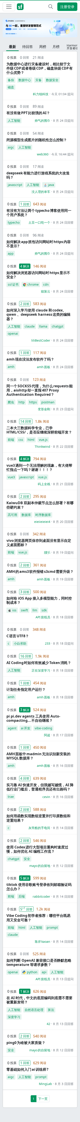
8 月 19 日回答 (63, 579)
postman (47, 402)
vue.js (43, 439)
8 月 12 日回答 (63, 866)
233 (47, 643)
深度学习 (14, 1017)
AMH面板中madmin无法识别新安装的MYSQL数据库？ (38, 756)
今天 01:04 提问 (62, 94)
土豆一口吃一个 (39, 222)
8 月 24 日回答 (63, 222)
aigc (11, 147)
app (11, 253)
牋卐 (47, 552)
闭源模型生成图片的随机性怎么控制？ (36, 139)
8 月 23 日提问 (63, 409)
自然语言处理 (34, 1010)
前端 (11, 439)
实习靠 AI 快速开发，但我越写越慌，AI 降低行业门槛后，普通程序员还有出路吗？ (40, 787)
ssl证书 (13, 284)
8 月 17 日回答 (63, 735)
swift (24, 610)
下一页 (43, 1099)
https (33, 402)
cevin (46, 797)
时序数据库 (43, 515)
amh (11, 367)
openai (13, 333)
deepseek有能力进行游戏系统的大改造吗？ (38, 175)
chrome (33, 284)
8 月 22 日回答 (63, 446)
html (31, 439)
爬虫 (11, 402)
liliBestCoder (40, 340)
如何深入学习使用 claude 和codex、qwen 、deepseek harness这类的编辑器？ (38, 314)
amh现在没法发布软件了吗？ (30, 359)
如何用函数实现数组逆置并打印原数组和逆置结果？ (38, 818)
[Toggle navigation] (9, 6)
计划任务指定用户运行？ (26, 689)
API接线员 (43, 617)
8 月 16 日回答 (63, 765)
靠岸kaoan (42, 941)
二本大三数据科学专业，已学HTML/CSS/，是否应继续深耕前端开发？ (39, 430)
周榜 (42, 46)
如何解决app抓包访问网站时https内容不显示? (38, 243)
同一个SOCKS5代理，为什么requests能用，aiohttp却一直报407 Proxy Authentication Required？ (39, 390)
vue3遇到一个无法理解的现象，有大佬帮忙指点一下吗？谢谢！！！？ (39, 467)
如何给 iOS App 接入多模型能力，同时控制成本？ (39, 600)
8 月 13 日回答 (63, 1024)
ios (14, 610)
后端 (21, 896)
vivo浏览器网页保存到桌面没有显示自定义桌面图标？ (38, 542)
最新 (12, 46)
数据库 (26, 515)
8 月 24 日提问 (63, 120)
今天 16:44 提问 (62, 154)
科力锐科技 (40, 94)
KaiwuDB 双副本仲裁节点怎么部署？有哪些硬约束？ (40, 504)
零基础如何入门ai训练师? (27, 1069)
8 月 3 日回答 (64, 1084)
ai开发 (25, 728)
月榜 (56, 46)
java (51, 185)
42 (48, 1024)
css (20, 439)
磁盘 (11, 87)
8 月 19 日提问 (63, 552)
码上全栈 (44, 484)
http (21, 402)
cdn (46, 284)
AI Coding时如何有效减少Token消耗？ (38, 662)
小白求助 (20, 643)
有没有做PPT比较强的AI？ (28, 112)
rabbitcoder (41, 896)
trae (11, 796)
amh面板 (43, 367)
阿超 (47, 735)
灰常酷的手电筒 (39, 828)
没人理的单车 (41, 192)
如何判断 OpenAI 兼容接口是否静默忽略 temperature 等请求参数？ (38, 962)
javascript (15, 185)
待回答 (27, 46)
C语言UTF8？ (17, 635)
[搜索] (51, 6)
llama (43, 326)
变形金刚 (44, 409)
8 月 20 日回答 (63, 522)
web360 (42, 154)
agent (12, 728)
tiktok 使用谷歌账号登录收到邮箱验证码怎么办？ (39, 886)
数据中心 (24, 80)
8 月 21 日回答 (63, 484)
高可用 (12, 515)
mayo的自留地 (39, 866)
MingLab (45, 1084)
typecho (14, 222)
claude (30, 326)
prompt (52, 927)
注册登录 (67, 6)
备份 (11, 80)
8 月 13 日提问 (63, 979)
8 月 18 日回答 (63, 617)
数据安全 (52, 80)
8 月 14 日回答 (63, 828)
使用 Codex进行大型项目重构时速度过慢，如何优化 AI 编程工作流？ (37, 849)
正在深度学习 (41, 670)
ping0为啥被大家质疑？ (25, 1042)
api (44, 972)
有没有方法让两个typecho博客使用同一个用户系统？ (38, 212)
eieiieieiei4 (42, 522)
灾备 (38, 80)
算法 (51, 1010)
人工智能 (14, 120)
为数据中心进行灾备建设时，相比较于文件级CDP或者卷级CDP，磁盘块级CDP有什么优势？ (39, 68)
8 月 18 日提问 (63, 643)
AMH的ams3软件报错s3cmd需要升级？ (40, 571)
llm (34, 610)
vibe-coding (43, 728)
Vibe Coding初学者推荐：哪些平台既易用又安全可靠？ (38, 917)
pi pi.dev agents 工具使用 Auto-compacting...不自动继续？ (33, 718)
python (32, 972)
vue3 (11, 477)
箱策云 (45, 291)
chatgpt (57, 326)
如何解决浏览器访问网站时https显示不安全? (38, 274)
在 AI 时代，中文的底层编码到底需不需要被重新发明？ (39, 999)
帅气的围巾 (42, 120)
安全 (27, 859)
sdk (44, 610)
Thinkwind (42, 446)
